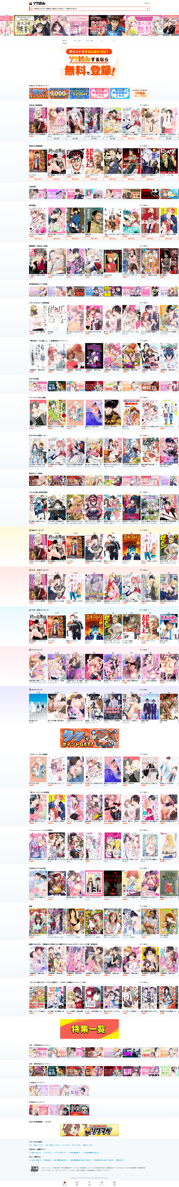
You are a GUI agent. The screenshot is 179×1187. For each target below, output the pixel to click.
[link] (39, 93)
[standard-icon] (148, 9)
